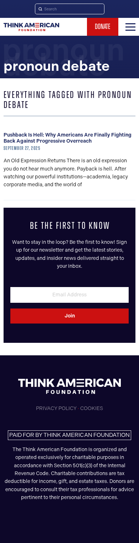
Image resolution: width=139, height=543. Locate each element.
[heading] (31, 27)
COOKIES (91, 408)
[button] (130, 27)
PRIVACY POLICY (56, 408)
